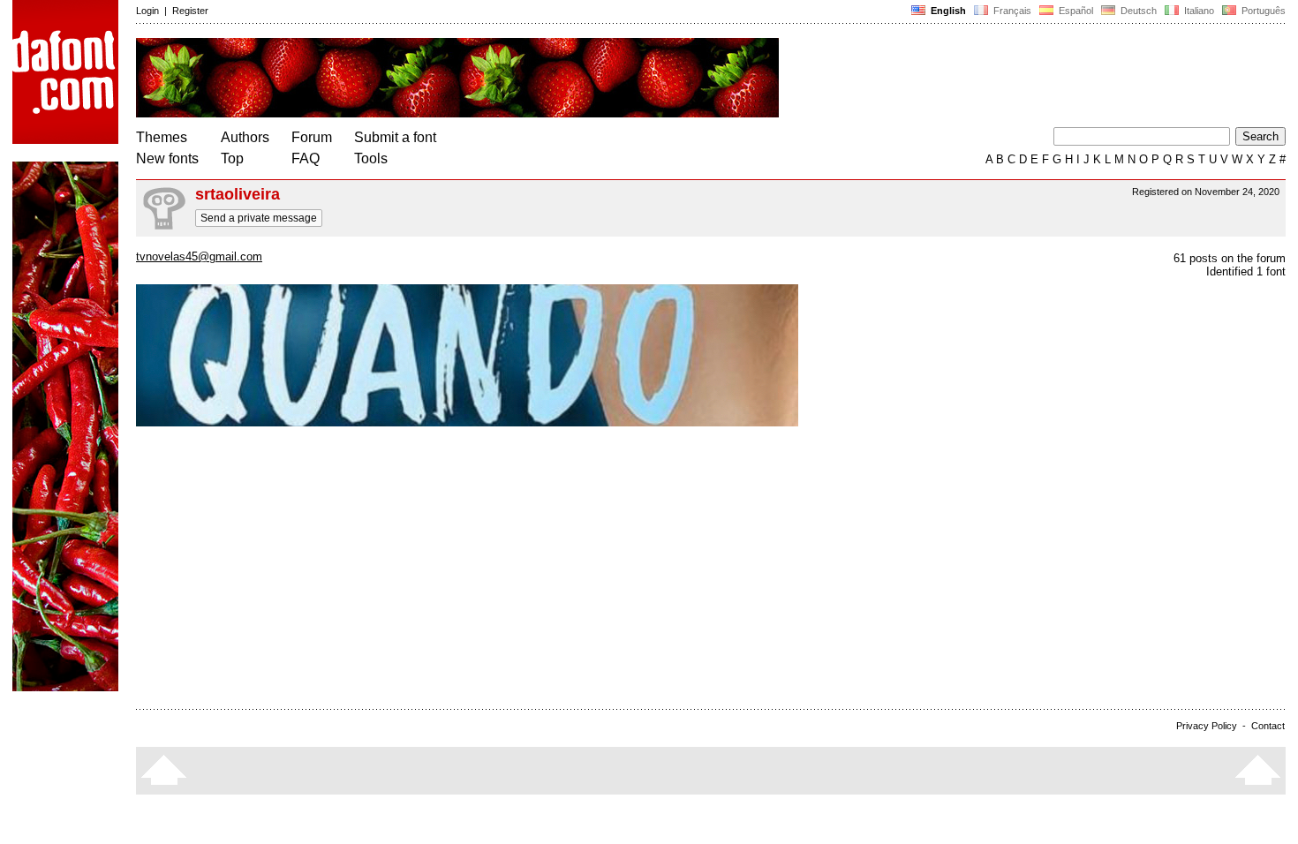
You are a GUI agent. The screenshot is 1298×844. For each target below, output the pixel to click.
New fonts (167, 158)
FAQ (305, 158)
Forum (311, 137)
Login (147, 10)
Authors (245, 137)
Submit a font (395, 137)
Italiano (1198, 10)
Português (1261, 10)
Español (1074, 10)
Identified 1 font (1246, 271)
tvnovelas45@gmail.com (199, 256)
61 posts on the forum (1229, 258)
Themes (161, 137)
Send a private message (258, 218)
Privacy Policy (1206, 725)
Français (1011, 10)
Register (190, 10)
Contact (1268, 725)
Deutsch (1137, 10)
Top (232, 158)
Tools (371, 158)
